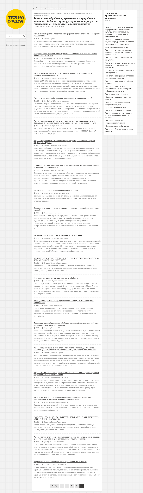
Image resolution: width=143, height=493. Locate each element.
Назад (54, 486)
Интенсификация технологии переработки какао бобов (56, 190)
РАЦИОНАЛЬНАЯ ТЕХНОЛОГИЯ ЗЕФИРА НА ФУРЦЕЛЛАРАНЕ (59, 235)
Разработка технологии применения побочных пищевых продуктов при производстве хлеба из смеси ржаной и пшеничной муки (62, 398)
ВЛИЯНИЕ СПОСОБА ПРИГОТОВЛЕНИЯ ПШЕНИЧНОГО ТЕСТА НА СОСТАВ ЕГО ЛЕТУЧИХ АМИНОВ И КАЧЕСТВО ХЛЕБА (66, 259)
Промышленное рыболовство (117, 126)
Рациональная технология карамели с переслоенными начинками (60, 462)
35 (72, 486)
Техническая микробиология (116, 94)
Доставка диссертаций (15, 45)
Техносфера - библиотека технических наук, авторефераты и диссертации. (16, 19)
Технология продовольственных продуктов (51, 8)
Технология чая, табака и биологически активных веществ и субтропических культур (119, 89)
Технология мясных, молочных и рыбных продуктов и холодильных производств (119, 52)
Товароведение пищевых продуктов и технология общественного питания (119, 115)
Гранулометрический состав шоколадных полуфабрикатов (57, 278)
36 (77, 486)
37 (82, 486)
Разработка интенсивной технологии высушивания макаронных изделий (63, 98)
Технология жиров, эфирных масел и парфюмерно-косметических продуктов (120, 65)
